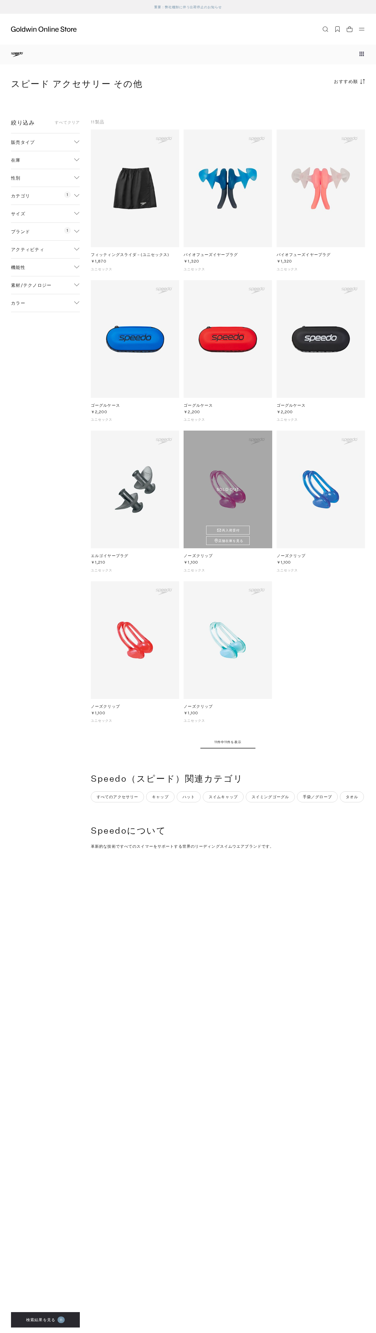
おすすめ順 (346, 81)
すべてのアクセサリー (117, 796)
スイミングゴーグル (270, 796)
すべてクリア (67, 122)
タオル (352, 796)
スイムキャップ (223, 796)
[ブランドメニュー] (361, 54)
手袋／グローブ (317, 796)
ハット (188, 796)
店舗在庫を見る (230, 540)
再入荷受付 (231, 530)
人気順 (324, 103)
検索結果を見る (44, 1319)
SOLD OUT (228, 489)
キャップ (160, 796)
